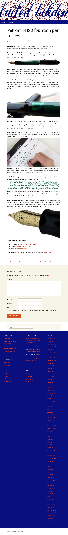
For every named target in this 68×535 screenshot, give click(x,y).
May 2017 (49, 472)
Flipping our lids (13, 262)
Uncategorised (7, 381)
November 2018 (51, 426)
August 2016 (50, 488)
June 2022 (50, 363)
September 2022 (51, 360)
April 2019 (50, 412)
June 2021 (50, 382)
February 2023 (51, 352)
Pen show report (8, 371)
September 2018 (51, 431)
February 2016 (51, 504)
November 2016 (51, 483)
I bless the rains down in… (10, 348)
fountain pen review (42, 40)
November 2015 (51, 513)
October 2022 (51, 357)
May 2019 (49, 409)
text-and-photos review (25, 246)
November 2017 (51, 458)
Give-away (6, 362)
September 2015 (51, 518)
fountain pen (32, 40)
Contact (11, 22)
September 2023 (51, 347)
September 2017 (51, 464)
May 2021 (49, 385)
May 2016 (49, 496)
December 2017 (51, 455)
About (3, 22)
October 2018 (51, 428)
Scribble (28, 345)
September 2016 (51, 485)
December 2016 (51, 480)
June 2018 (50, 439)
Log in (27, 373)
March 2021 (50, 387)
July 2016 (49, 491)
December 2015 (51, 510)
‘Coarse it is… (7, 338)
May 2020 (49, 396)
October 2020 (51, 393)
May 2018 (49, 442)
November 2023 (51, 344)
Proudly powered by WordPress (15, 531)
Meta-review (23, 40)
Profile (5, 373)
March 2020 (50, 398)
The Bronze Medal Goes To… (11, 346)
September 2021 (51, 374)
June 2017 (50, 469)
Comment (10, 279)
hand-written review (30, 244)
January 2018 (50, 453)
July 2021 (49, 379)
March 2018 (50, 447)
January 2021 (50, 390)
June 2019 (50, 406)
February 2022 (51, 366)
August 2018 (50, 434)
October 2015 (51, 515)
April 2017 (50, 475)
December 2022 (51, 355)
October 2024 (51, 338)
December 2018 (51, 423)
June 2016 (50, 494)
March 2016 (50, 502)
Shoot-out (6, 376)
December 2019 (51, 401)
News (5, 368)
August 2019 (50, 404)
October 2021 (51, 371)
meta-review (51, 40)
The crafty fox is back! (9, 351)
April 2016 (50, 499)
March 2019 (50, 415)
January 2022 (50, 368)
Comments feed (30, 379)
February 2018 (51, 450)
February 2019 (51, 417)
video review (23, 248)
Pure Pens (17, 252)
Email (9, 303)
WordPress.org (30, 382)
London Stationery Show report (49, 262)
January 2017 (50, 477)
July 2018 (49, 436)
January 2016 (50, 507)
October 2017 (51, 461)
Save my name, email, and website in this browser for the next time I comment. (32, 310)
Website (9, 307)
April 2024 (50, 341)
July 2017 (49, 466)
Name (9, 300)
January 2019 (50, 420)
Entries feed (29, 376)
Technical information (9, 379)
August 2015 (50, 521)
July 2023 (49, 349)
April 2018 (50, 445)
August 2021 (50, 377)
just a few (48, 252)
